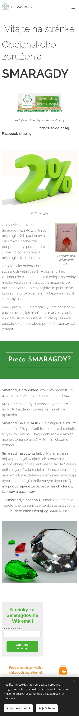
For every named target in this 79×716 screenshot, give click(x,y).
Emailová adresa (13, 628)
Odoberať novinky (22, 646)
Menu (73, 7)
